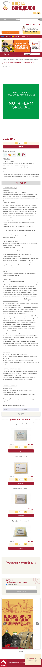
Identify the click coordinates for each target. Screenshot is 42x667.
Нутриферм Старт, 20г (21, 424)
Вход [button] (5, 19)
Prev (4, 623)
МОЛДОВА (17, 36)
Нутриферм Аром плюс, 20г (21, 521)
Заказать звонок (31, 32)
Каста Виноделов (21, 662)
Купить (21, 146)
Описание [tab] (21, 183)
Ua (34, 13)
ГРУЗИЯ (28, 36)
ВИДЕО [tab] (21, 414)
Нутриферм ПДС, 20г (21, 456)
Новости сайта (12, 584)
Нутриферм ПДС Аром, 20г (21, 488)
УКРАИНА (7, 36)
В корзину (21, 451)
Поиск (17, 19)
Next (37, 623)
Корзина (31, 659)
